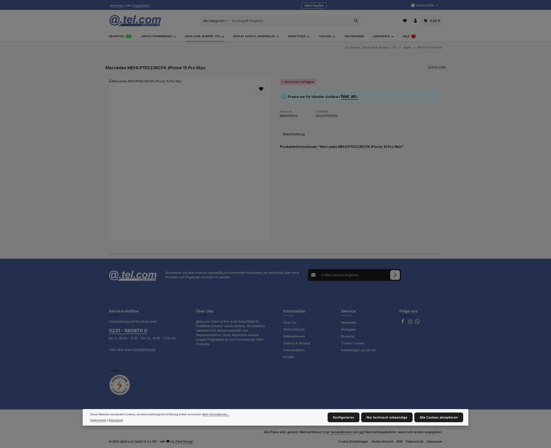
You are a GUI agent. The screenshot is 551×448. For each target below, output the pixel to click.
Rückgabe (348, 329)
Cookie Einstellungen (353, 441)
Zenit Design (184, 441)
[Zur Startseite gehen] (135, 20)
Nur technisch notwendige (387, 417)
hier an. (349, 96)
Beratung (347, 336)
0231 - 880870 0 (128, 330)
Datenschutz (415, 441)
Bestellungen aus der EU (358, 350)
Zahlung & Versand (296, 343)
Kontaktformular (144, 349)
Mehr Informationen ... (216, 414)
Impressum (434, 441)
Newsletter (349, 322)
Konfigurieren (343, 417)
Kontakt (288, 357)
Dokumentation (294, 350)
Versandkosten (341, 432)
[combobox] (290, 21)
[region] (190, 160)
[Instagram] (410, 323)
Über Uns (290, 322)
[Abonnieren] (395, 275)
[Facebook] (403, 323)
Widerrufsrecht (294, 329)
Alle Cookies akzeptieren (439, 417)
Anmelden (117, 5)
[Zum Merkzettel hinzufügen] (261, 89)
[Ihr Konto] (415, 21)
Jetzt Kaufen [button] (314, 5)
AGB (399, 441)
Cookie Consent (352, 343)
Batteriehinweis (294, 336)
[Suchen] (356, 21)
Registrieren (141, 5)
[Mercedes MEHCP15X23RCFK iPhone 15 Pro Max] (190, 160)
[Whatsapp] (417, 323)
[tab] (294, 134)
